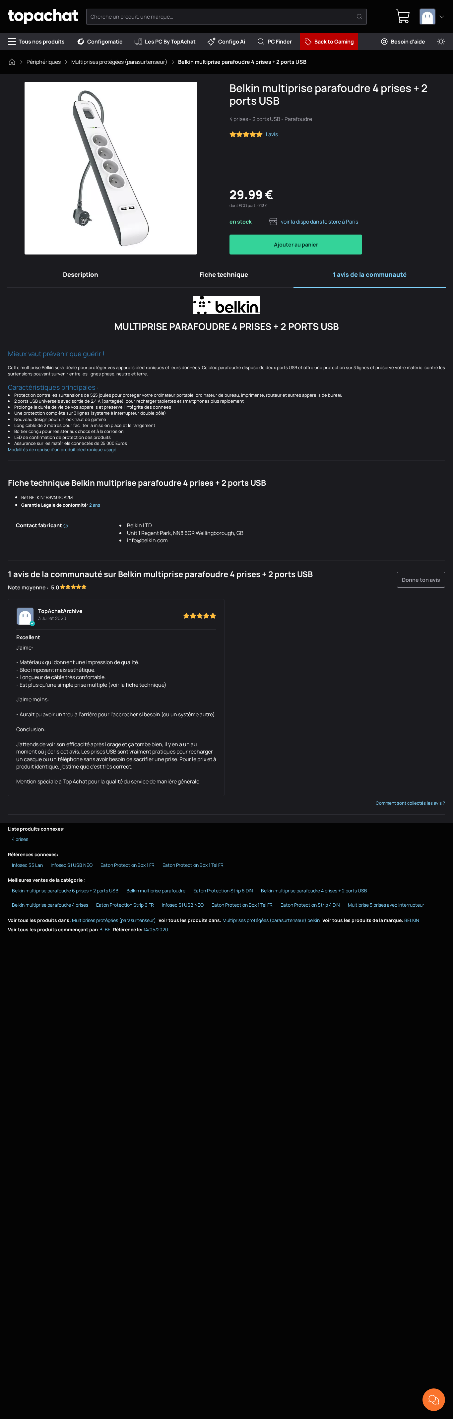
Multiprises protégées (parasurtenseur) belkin (271, 920)
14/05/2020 (156, 929)
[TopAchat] (43, 17)
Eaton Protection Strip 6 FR (125, 905)
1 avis (271, 134)
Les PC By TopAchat (170, 41)
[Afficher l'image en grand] (111, 168)
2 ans (94, 505)
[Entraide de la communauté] (433, 1399)
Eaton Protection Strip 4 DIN (310, 905)
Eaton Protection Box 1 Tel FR (193, 865)
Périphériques (44, 61)
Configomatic (104, 41)
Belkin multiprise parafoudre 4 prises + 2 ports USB (314, 890)
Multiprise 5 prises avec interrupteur (386, 905)
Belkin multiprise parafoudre (155, 890)
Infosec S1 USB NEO (72, 865)
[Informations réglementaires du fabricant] (65, 525)
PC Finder (280, 41)
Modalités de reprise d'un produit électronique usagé (62, 450)
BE (107, 929)
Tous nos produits (42, 41)
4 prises (20, 839)
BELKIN (411, 920)
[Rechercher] (359, 17)
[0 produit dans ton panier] (403, 16)
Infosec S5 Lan (27, 865)
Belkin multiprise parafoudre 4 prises (50, 905)
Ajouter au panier (296, 244)
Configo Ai (231, 41)
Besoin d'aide (408, 41)
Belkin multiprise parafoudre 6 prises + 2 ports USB (65, 890)
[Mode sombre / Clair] (441, 42)
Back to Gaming (334, 41)
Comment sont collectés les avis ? (410, 803)
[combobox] (432, 16)
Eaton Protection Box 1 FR (127, 865)
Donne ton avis (421, 579)
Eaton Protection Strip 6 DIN (223, 890)
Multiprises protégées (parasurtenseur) (119, 61)
